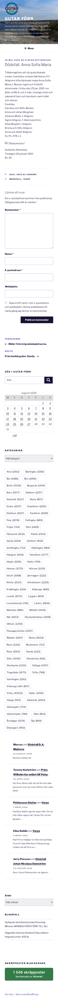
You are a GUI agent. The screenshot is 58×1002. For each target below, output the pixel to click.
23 (50, 419)
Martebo (15, 610)
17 (7, 419)
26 (21, 424)
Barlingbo (34, 471)
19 (21, 419)
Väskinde (36, 700)
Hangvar (15, 554)
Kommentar (13, 210)
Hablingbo (40, 547)
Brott (14, 485)
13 (29, 413)
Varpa (45, 802)
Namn (9, 254)
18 (14, 419)
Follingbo (34, 520)
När (13, 617)
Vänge (14, 700)
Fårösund (16, 534)
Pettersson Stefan (24, 802)
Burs (13, 492)
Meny (31, 48)
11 (15, 413)
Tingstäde (16, 672)
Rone (13, 644)
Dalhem (34, 492)
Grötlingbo (16, 547)
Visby (27, 179)
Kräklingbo (16, 589)
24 (7, 424)
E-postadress (13, 270)
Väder (36, 693)
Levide (14, 596)
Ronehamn (35, 644)
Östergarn (16, 727)
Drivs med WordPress (27, 994)
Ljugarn (36, 596)
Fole (13, 520)
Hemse (15, 568)
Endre (14, 506)
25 (14, 424)
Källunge (40, 589)
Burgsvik (36, 485)
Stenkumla (35, 658)
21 (36, 419)
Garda (14, 540)
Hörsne (37, 568)
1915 (12, 174)
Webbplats (11, 286)
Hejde (14, 561)
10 (7, 413)
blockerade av (32, 975)
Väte (39, 714)
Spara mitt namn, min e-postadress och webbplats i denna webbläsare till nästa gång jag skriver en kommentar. (27, 307)
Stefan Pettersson (38, 60)
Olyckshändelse (38, 617)
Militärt (37, 610)
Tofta (38, 672)
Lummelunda (17, 603)
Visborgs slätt (18, 686)
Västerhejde (17, 714)
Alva (13, 471)
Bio (12, 478)
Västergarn (16, 707)
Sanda (33, 651)
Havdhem (39, 554)
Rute (13, 651)
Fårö (32, 527)
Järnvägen (36, 575)
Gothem (35, 540)
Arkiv (8, 895)
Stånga (40, 665)
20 (28, 419)
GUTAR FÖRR (19, 18)
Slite (13, 658)
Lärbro (42, 603)
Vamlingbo (16, 679)
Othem (15, 624)
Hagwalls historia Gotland (19, 932)
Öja (36, 720)
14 (36, 413)
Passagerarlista (20, 631)
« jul (14, 435)
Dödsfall (15, 179)
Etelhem (15, 513)
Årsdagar (16, 720)
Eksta (36, 499)
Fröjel (13, 527)
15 (43, 413)
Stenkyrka (16, 665)
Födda (38, 534)
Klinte (14, 582)
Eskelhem (36, 506)
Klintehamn (38, 582)
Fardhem (39, 513)
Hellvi (33, 561)
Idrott (14, 575)
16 (50, 413)
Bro (30, 478)
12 (21, 413)
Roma (36, 637)
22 (43, 419)
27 (28, 424)
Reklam (15, 637)
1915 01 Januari (27, 174)
